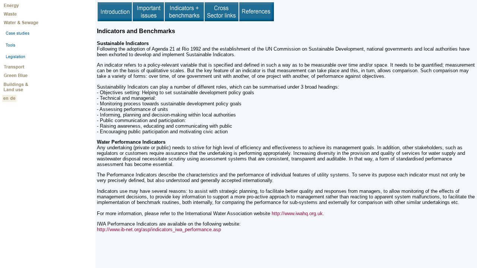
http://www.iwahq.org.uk (297, 213)
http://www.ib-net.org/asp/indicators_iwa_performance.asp (159, 229)
